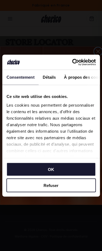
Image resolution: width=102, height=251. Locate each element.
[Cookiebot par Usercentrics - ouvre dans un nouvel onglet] (73, 62)
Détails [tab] (49, 77)
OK (51, 169)
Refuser (51, 185)
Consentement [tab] (20, 77)
